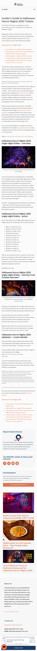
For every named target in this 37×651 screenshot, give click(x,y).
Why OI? (20, 136)
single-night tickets (23, 127)
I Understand (18, 648)
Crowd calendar (28, 136)
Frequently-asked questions (13, 625)
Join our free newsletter (18, 484)
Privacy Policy (15, 611)
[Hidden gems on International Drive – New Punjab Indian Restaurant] (18, 539)
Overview (9, 136)
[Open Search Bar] (34, 9)
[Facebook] (4, 463)
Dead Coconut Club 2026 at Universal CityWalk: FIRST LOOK (18, 516)
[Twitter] (13, 463)
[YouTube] (17, 463)
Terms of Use (7, 611)
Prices (14, 136)
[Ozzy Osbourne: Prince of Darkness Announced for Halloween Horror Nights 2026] (18, 562)
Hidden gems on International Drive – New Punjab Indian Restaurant (17, 545)
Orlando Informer (24, 93)
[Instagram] (9, 463)
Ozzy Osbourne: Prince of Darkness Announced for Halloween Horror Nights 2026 (17, 568)
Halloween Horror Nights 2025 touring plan (19, 49)
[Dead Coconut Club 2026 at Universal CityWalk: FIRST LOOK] (18, 512)
